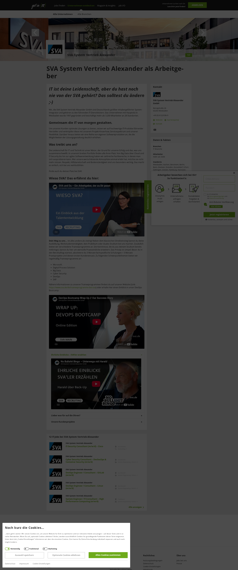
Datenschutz (10, 564)
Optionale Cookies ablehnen (66, 555)
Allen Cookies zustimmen (108, 555)
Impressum (24, 564)
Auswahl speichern (24, 555)
